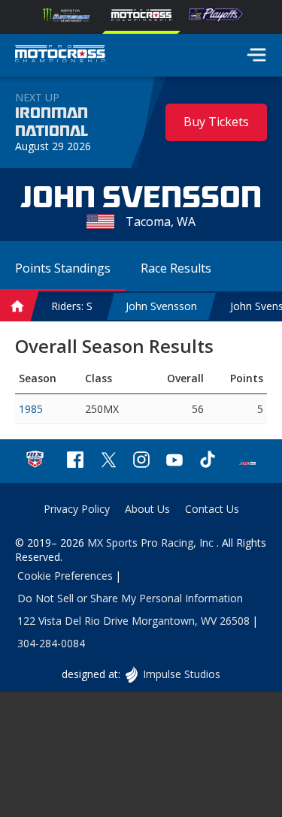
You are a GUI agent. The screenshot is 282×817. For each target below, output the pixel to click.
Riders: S (71, 306)
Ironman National (51, 122)
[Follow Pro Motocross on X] (108, 461)
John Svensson (161, 306)
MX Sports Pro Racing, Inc (152, 542)
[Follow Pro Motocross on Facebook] (75, 461)
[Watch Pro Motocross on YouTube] (174, 461)
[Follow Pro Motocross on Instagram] (141, 461)
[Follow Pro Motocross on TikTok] (207, 461)
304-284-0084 (51, 643)
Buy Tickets (216, 121)
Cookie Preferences (65, 575)
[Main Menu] (256, 54)
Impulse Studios (181, 674)
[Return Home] (60, 55)
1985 (31, 409)
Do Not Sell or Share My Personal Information (130, 598)
